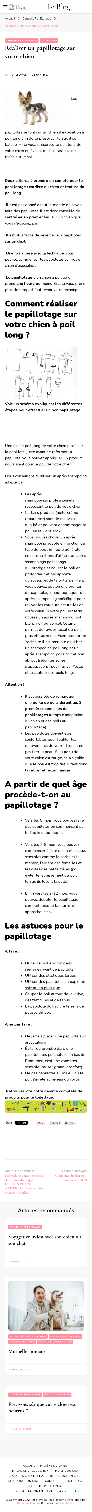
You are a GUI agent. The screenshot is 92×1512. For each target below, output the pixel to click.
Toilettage (49, 40)
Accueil (29, 1465)
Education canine (57, 1394)
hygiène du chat (67, 1471)
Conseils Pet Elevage (21, 40)
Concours (53, 1481)
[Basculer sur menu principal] (5, 6)
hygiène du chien (22, 1341)
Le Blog (58, 6)
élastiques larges (60, 975)
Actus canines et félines (28, 1336)
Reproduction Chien (66, 1476)
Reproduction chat (24, 1481)
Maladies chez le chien (55, 1341)
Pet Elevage (18, 74)
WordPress (66, 1503)
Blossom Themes (28, 1503)
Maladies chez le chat (27, 1476)
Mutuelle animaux (27, 1351)
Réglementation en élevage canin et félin (46, 1491)
